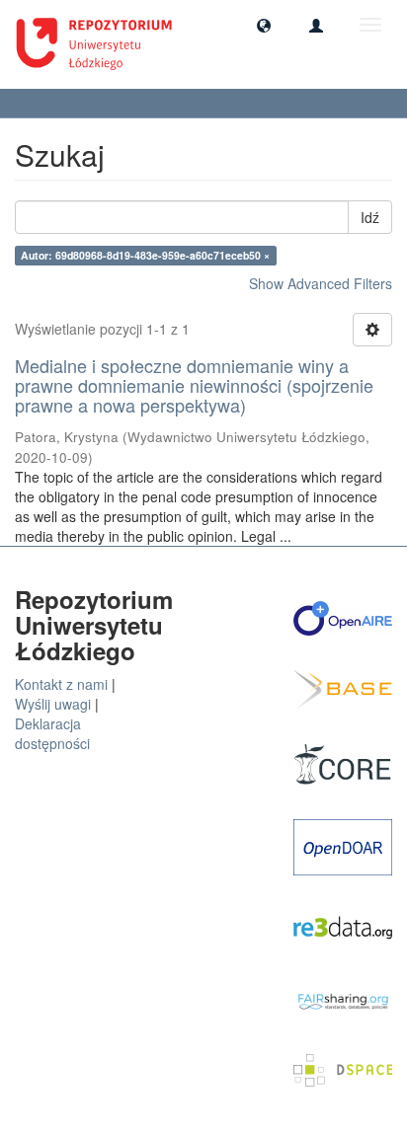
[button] (264, 24)
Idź (370, 217)
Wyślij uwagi (53, 704)
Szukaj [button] (49, 103)
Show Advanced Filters (320, 283)
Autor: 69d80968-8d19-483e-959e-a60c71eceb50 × (145, 255)
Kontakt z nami (61, 684)
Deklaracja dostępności (52, 733)
